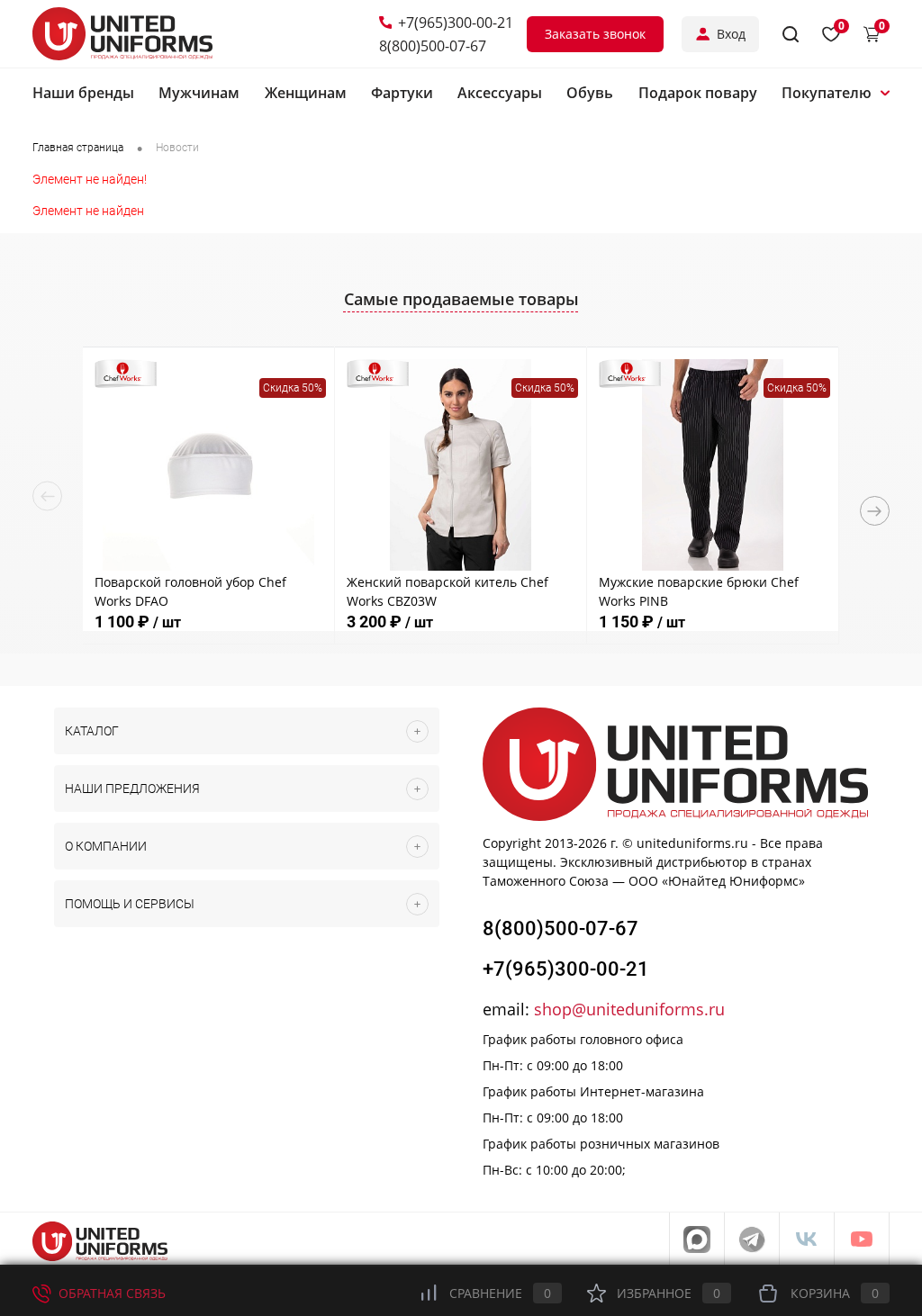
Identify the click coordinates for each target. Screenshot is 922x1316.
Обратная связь (110, 1293)
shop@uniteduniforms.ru (629, 1009)
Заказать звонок (595, 33)
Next (875, 511)
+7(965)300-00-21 (455, 22)
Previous (47, 496)
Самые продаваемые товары (461, 299)
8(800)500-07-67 (432, 46)
